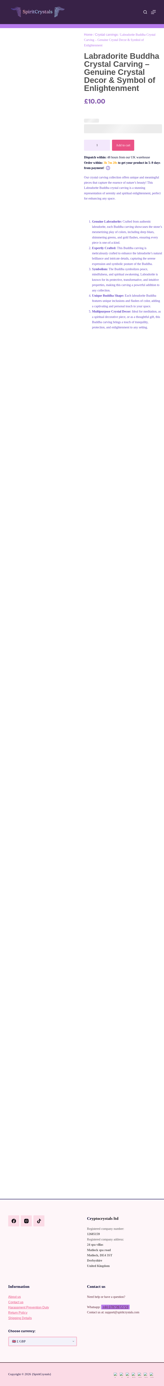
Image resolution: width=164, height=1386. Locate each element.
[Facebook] (13, 1220)
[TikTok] (38, 1220)
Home (88, 34)
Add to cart (123, 145)
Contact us (15, 1302)
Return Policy (17, 1312)
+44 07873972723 (115, 1307)
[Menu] (153, 12)
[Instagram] (26, 1220)
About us (14, 1296)
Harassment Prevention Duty (28, 1307)
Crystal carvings (106, 34)
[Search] (145, 12)
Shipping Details (20, 1318)
